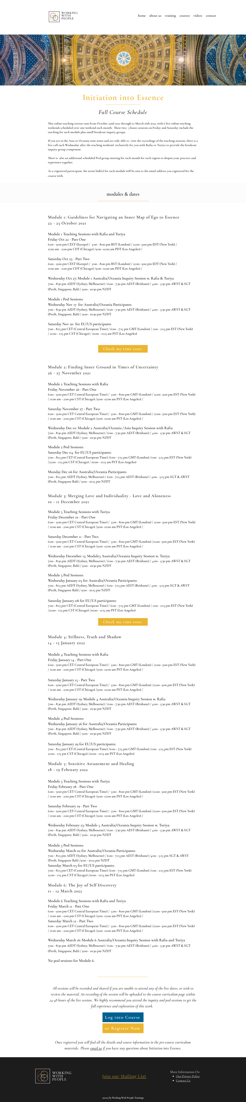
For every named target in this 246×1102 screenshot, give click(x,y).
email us (96, 1048)
